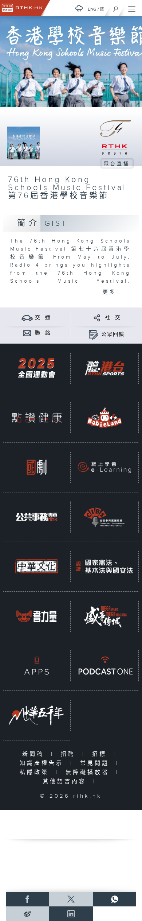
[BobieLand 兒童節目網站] (104, 418)
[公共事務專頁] (36, 517)
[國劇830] (36, 467)
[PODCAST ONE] (104, 666)
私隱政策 (36, 772)
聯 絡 (43, 333)
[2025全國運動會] (36, 368)
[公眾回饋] (93, 334)
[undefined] (79, 8)
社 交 (113, 318)
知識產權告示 (43, 763)
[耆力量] (36, 616)
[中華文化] (36, 566)
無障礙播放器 (89, 772)
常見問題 (96, 763)
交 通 (43, 318)
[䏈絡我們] (27, 333)
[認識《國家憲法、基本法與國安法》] (104, 566)
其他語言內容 (66, 781)
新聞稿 (34, 754)
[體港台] (104, 368)
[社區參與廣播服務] (104, 517)
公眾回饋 (113, 334)
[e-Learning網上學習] (104, 467)
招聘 (70, 754)
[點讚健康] (36, 418)
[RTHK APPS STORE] (36, 666)
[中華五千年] (36, 715)
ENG (92, 9)
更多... (114, 292)
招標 (101, 754)
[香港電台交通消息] (27, 317)
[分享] (97, 317)
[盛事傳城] (104, 616)
